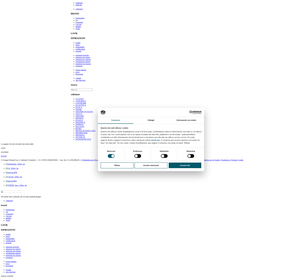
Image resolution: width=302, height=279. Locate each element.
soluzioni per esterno (83, 60)
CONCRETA (81, 101)
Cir (77, 20)
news (77, 72)
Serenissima (80, 18)
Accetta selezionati (151, 165)
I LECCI (79, 114)
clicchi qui (155, 140)
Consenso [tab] (115, 120)
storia (78, 45)
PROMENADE (82, 133)
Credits (240, 160)
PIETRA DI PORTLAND (85, 131)
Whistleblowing (88, 160)
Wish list (79, 5)
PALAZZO (80, 127)
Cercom (78, 24)
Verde (78, 29)
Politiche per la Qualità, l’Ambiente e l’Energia (220, 160)
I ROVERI (80, 116)
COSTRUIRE (81, 103)
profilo (78, 43)
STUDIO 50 (80, 137)
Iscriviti (3, 156)
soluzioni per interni (83, 57)
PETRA (79, 129)
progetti (78, 51)
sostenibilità (80, 47)
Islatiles (78, 27)
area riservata (80, 80)
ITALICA (79, 120)
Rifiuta (117, 165)
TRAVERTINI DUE (83, 139)
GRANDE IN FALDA (84, 112)
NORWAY (80, 124)
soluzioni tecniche (82, 55)
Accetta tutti (185, 165)
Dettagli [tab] (151, 120)
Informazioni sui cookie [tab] (186, 120)
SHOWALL (80, 135)
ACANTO (80, 99)
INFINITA (80, 118)
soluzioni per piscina (83, 64)
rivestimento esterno (83, 62)
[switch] (137, 156)
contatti (78, 78)
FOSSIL (79, 110)
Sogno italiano (81, 70)
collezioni (79, 3)
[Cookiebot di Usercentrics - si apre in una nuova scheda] (191, 112)
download (79, 74)
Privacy (97, 160)
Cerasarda (79, 22)
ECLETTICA (81, 105)
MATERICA (80, 122)
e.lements (79, 66)
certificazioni (80, 49)
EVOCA (79, 107)
